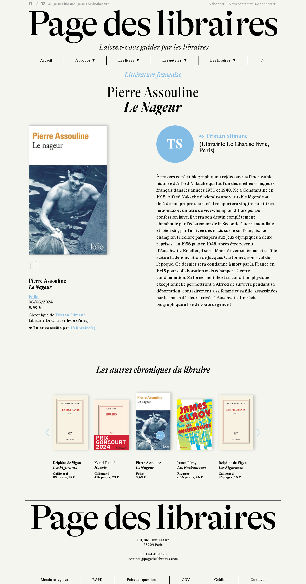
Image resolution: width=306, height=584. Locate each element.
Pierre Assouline (153, 92)
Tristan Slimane (70, 315)
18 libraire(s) (82, 328)
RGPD (97, 580)
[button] (47, 432)
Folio (34, 296)
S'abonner (216, 4)
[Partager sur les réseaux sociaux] (34, 266)
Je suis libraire (64, 4)
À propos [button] (83, 60)
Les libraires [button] (220, 60)
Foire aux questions (142, 580)
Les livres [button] (126, 60)
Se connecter (265, 4)
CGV (186, 580)
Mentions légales (54, 580)
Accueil (46, 60)
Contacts (257, 580)
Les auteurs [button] (172, 60)
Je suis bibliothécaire (93, 4)
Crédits (220, 580)
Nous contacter (241, 4)
